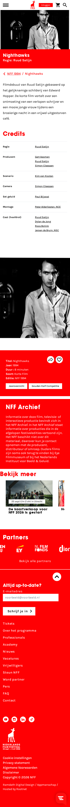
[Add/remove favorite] (59, 359)
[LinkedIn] (23, 719)
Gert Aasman (42, 156)
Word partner (14, 679)
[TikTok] (31, 719)
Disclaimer (11, 772)
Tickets (9, 623)
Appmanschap (46, 784)
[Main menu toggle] (6, 5)
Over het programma (19, 630)
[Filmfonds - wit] (37, 548)
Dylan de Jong (43, 221)
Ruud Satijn (42, 146)
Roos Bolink (42, 226)
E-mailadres (12, 591)
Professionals (14, 637)
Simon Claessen (44, 165)
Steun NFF (11, 672)
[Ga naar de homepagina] (33, 5)
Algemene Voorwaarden (20, 768)
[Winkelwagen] (58, 5)
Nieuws (9, 651)
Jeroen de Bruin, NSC (47, 230)
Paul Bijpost (42, 196)
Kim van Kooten (44, 176)
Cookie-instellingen (17, 758)
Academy (10, 644)
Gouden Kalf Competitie (45, 386)
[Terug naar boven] (57, 576)
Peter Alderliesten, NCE (48, 206)
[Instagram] (14, 719)
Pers (6, 686)
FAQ (6, 693)
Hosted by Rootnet (15, 789)
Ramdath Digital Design (18, 784)
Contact (9, 700)
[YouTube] (6, 719)
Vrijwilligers (13, 665)
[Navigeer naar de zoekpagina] (65, 5)
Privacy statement (16, 763)
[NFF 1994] (4, 73)
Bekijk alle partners (35, 561)
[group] (29, 498)
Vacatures (11, 658)
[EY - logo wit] (16, 548)
